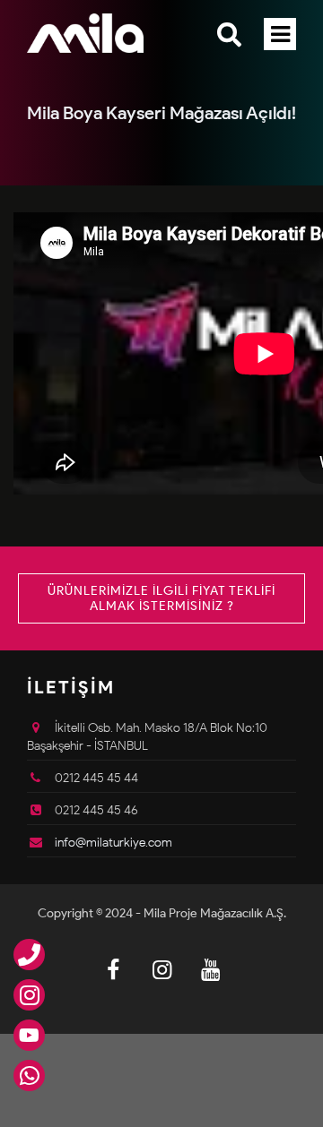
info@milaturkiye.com (113, 842)
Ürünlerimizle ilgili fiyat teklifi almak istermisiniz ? (161, 598)
